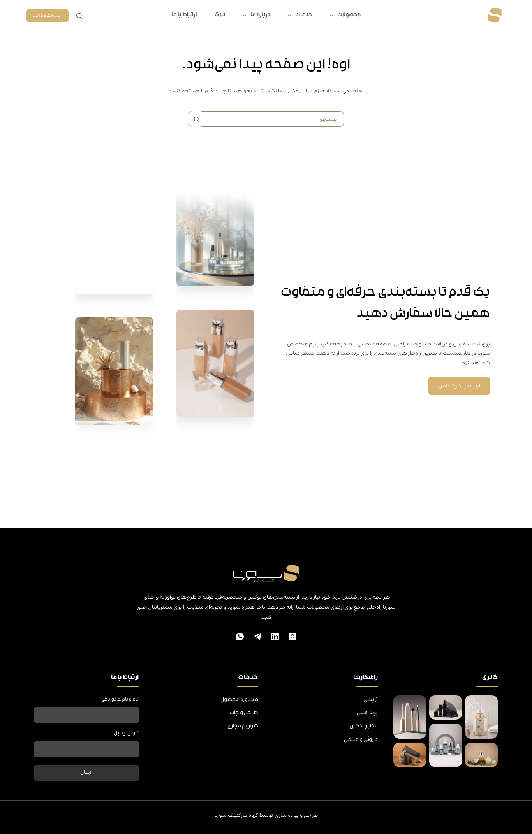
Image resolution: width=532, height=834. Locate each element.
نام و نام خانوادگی (118, 699)
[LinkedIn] (275, 636)
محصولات (349, 15)
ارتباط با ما (184, 15)
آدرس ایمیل (125, 733)
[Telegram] (257, 636)
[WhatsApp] (240, 636)
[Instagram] (292, 636)
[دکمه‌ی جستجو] (196, 119)
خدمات (303, 15)
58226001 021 (47, 15)
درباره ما (260, 15)
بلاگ (220, 15)
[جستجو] (79, 16)
